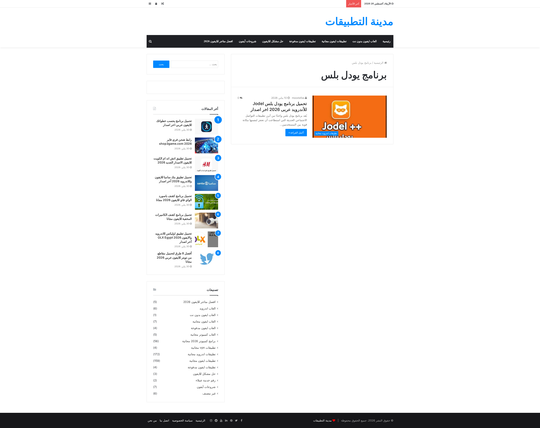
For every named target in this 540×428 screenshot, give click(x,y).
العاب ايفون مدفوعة (203, 328)
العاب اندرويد (208, 308)
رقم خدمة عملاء (206, 380)
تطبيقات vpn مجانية (203, 347)
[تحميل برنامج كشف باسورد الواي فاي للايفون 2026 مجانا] (206, 202)
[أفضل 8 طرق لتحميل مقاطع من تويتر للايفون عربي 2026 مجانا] (206, 259)
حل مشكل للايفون (272, 41)
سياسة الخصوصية (182, 420)
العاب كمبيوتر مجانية (203, 334)
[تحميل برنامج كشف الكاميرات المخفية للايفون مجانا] (206, 220)
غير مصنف (209, 393)
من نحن (152, 420)
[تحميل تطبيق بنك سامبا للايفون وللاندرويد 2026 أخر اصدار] (206, 183)
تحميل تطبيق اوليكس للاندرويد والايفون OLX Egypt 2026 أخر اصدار (173, 237)
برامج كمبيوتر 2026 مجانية (199, 341)
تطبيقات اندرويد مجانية (202, 354)
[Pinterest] (231, 420)
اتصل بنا (164, 420)
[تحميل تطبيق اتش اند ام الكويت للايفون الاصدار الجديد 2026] (206, 164)
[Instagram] (210, 420)
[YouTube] (221, 420)
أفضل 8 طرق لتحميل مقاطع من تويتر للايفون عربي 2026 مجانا (174, 257)
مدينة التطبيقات (322, 420)
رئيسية (386, 41)
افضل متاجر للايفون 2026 (218, 41)
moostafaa (298, 97)
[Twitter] (236, 420)
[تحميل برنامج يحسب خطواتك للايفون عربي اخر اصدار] (206, 127)
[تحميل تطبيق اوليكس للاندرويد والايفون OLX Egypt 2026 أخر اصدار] (206, 239)
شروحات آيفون (247, 41)
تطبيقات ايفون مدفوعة (302, 41)
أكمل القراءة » (296, 132)
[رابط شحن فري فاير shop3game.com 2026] (206, 145)
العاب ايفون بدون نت (364, 41)
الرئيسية (379, 62)
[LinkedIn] (226, 420)
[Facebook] (241, 420)
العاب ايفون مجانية (204, 321)
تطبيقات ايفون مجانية (334, 41)
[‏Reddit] (216, 420)
